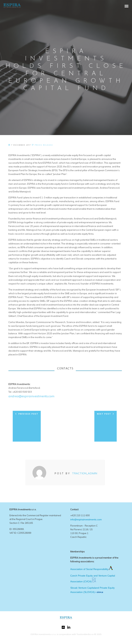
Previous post (28, 414)
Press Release (44, 145)
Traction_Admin (84, 473)
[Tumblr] (63, 628)
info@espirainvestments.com (86, 519)
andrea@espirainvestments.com (31, 396)
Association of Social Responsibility (89, 569)
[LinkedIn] (69, 628)
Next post (104, 414)
